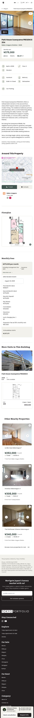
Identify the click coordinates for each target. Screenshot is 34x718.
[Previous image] (6, 436)
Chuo (3, 659)
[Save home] (31, 13)
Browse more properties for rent (15, 547)
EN (15, 2)
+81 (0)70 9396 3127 (26, 708)
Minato (4, 645)
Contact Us (5, 703)
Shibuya (4, 649)
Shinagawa (5, 662)
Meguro (6, 9)
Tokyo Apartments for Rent (9, 630)
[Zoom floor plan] (30, 245)
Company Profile (6, 706)
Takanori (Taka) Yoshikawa (12, 709)
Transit (10, 187)
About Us (4, 699)
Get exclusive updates (17, 598)
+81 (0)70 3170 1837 (26, 709)
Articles (4, 637)
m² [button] (25, 3)
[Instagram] (2, 621)
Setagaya (4, 665)
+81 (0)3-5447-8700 (11, 562)
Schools (25, 187)
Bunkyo (4, 668)
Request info (24, 715)
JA (18, 2)
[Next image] (28, 436)
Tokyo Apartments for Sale (9, 633)
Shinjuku (4, 655)
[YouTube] (6, 621)
